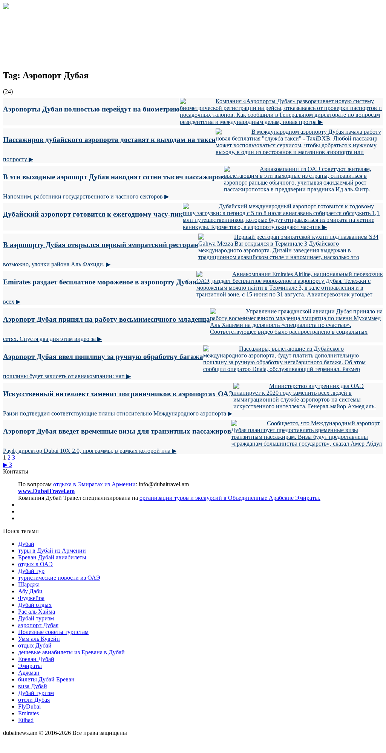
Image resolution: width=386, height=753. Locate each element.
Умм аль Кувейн (39, 638)
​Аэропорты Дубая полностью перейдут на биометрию (91, 109)
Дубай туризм (36, 618)
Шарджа (29, 584)
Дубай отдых (35, 605)
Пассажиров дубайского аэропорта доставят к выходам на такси (109, 140)
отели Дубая (34, 699)
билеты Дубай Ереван (46, 679)
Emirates (28, 713)
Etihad (26, 720)
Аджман (29, 672)
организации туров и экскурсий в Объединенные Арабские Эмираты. (229, 498)
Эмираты (30, 666)
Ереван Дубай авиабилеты (52, 557)
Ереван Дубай (36, 659)
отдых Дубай (35, 645)
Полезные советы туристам (53, 632)
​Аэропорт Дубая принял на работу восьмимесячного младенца (106, 319)
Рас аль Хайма (36, 611)
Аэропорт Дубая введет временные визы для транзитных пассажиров (117, 431)
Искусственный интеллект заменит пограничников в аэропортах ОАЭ (118, 394)
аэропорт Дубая (38, 625)
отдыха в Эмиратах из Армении (94, 484)
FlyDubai (29, 706)
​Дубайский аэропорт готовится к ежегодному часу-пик (93, 214)
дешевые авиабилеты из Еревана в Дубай (71, 652)
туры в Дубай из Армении (52, 550)
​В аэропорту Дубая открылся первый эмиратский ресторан (100, 245)
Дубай (26, 544)
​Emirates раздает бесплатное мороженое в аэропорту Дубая (99, 282)
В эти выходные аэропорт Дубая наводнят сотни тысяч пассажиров (113, 177)
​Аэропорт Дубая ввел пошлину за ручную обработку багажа (103, 356)
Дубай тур (31, 571)
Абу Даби (30, 591)
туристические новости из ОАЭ (59, 577)
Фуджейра (31, 598)
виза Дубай (32, 686)
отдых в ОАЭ (35, 564)
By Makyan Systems (27, 746)
